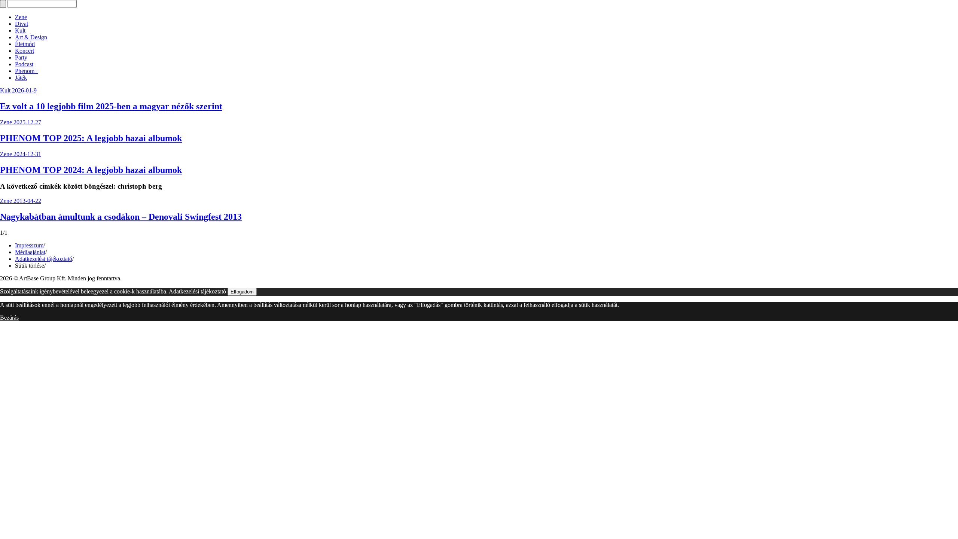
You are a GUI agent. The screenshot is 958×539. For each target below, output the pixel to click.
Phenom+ (26, 71)
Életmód (25, 44)
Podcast (24, 64)
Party (21, 57)
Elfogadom (242, 292)
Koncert (24, 51)
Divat (21, 24)
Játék (21, 77)
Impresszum (29, 245)
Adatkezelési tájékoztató (43, 259)
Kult (20, 30)
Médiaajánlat (30, 252)
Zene (21, 17)
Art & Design (31, 37)
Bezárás (9, 317)
